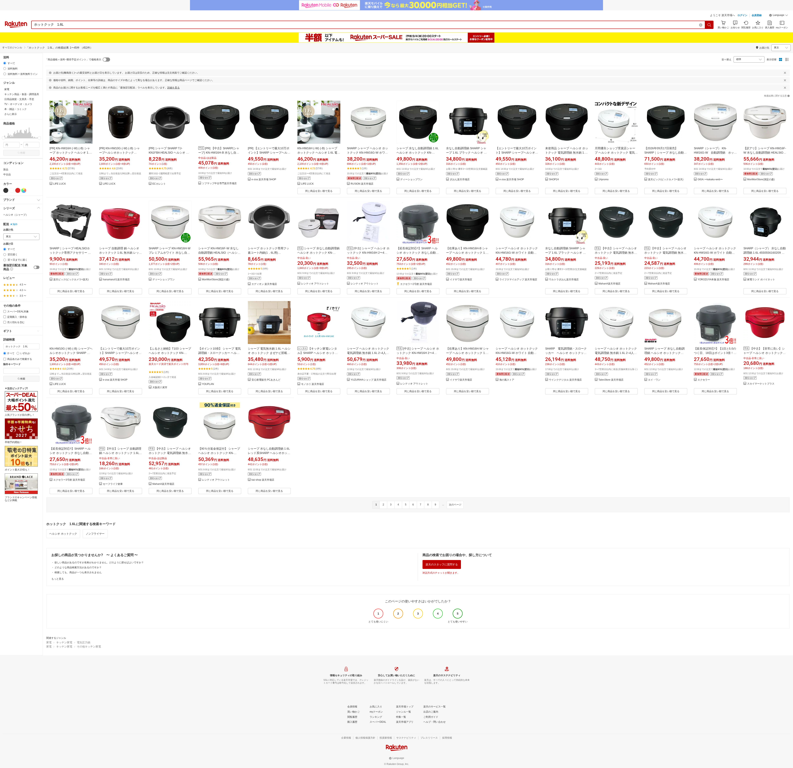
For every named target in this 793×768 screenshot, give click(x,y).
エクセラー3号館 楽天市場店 (69, 480)
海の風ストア (506, 380)
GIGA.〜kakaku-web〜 (710, 179)
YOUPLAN (208, 384)
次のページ (455, 504)
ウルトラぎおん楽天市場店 (564, 279)
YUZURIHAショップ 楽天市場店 (368, 380)
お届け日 (8, 243)
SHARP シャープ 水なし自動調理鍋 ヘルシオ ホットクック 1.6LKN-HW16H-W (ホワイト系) (665, 353)
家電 (49, 642)
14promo (603, 179)
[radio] (4, 63)
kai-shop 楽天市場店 (263, 480)
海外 (15, 224)
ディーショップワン (411, 179)
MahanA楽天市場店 (609, 283)
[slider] (3, 138)
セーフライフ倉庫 (113, 484)
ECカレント (159, 184)
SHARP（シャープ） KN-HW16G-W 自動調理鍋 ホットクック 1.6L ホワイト (715, 153)
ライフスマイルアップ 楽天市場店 (518, 279)
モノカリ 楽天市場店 (312, 384)
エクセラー (704, 380)
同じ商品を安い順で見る (318, 191)
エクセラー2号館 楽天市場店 (416, 284)
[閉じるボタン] (785, 72)
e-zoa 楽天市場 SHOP (264, 179)
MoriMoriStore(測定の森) (761, 179)
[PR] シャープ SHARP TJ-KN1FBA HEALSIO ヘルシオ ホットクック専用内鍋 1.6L (169, 153)
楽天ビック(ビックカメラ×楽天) (665, 179)
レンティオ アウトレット (315, 283)
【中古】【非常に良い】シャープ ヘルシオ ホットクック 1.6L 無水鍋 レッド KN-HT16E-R (764, 353)
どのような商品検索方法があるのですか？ (78, 567)
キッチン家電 (64, 642)
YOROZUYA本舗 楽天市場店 (713, 279)
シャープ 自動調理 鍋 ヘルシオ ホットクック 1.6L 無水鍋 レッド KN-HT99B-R (120, 253)
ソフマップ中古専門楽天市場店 (219, 183)
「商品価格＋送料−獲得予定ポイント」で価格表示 (73, 59)
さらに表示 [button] (10, 114)
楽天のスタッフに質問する (442, 564)
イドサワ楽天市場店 (461, 279)
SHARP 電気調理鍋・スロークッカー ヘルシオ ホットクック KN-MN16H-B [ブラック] (566, 353)
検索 (22, 152)
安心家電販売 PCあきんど (266, 380)
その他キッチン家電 (89, 646)
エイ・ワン (654, 380)
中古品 (7, 174)
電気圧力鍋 (83, 642)
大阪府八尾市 (159, 387)
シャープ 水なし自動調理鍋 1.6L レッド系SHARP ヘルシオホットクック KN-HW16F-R (269, 453)
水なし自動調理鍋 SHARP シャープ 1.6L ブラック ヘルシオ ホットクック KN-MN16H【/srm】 (566, 253)
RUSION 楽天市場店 (362, 184)
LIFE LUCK (59, 184)
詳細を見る (173, 87)
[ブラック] (5, 190)
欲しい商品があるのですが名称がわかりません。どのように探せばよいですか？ (99, 562)
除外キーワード (12, 364)
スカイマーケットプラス (760, 383)
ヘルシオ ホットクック (63, 533)
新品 (5, 169)
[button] (778, 15)
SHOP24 (554, 179)
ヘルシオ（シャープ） (15, 214)
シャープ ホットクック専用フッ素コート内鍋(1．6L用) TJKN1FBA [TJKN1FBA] (268, 253)
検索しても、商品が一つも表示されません (78, 572)
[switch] (36, 267)
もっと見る (57, 578)
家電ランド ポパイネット (761, 279)
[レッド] (17, 190)
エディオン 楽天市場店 (264, 284)
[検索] (709, 25)
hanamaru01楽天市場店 (116, 279)
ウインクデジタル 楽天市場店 (565, 380)
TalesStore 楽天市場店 (610, 380)
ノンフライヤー (95, 533)
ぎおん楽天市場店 (460, 179)
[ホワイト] (11, 190)
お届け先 (8, 229)
